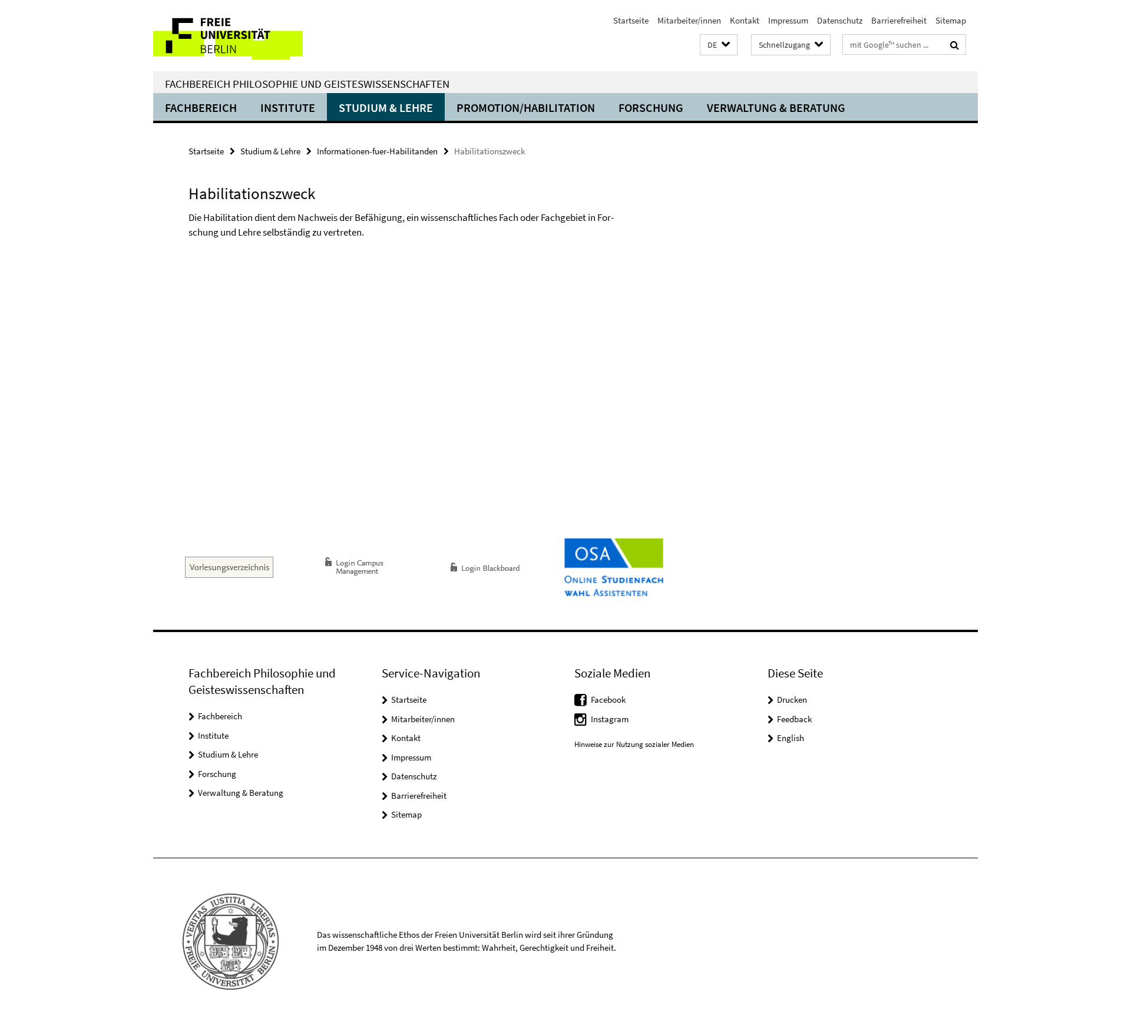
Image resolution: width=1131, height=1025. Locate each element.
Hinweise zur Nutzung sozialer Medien (634, 744)
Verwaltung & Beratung (776, 107)
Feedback (794, 719)
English (790, 737)
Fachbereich (201, 107)
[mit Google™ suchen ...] (954, 44)
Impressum (788, 20)
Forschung (651, 107)
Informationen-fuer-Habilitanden (377, 151)
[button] (719, 45)
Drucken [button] (792, 699)
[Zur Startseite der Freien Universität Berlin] (251, 35)
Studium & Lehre (386, 107)
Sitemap (950, 20)
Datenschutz (839, 20)
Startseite (631, 20)
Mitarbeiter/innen (689, 20)
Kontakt (744, 20)
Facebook (608, 699)
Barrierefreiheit (899, 20)
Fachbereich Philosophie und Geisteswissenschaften (307, 84)
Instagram (610, 719)
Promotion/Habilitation (526, 107)
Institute (287, 107)
